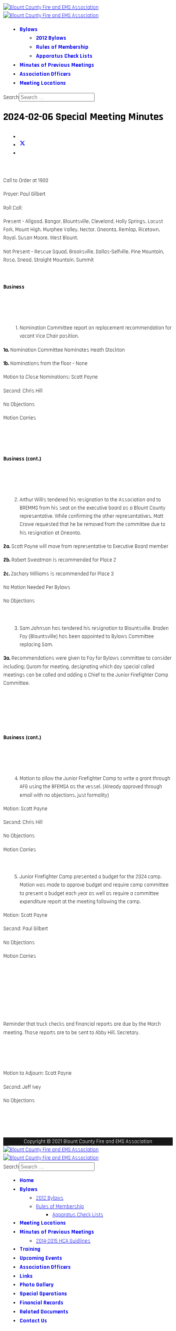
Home (27, 1180)
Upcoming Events (41, 1258)
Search (11, 97)
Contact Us (33, 1320)
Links (26, 1276)
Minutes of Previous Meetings (57, 65)
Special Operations (43, 1293)
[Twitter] (22, 145)
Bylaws (29, 29)
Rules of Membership (62, 47)
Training (30, 1249)
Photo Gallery (37, 1284)
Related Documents (44, 1311)
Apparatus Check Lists (64, 56)
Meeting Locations (43, 83)
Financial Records (41, 1302)
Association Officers (45, 74)
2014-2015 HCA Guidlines (63, 1241)
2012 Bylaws (51, 38)
